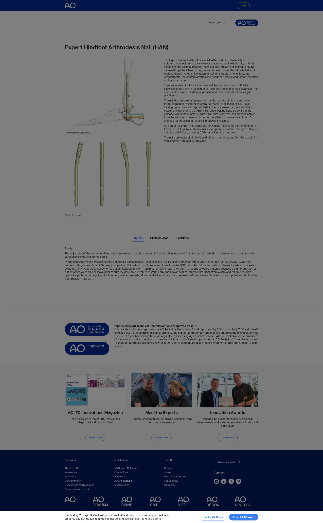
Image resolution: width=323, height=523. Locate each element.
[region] (161, 517)
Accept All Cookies (243, 517)
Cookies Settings (213, 517)
